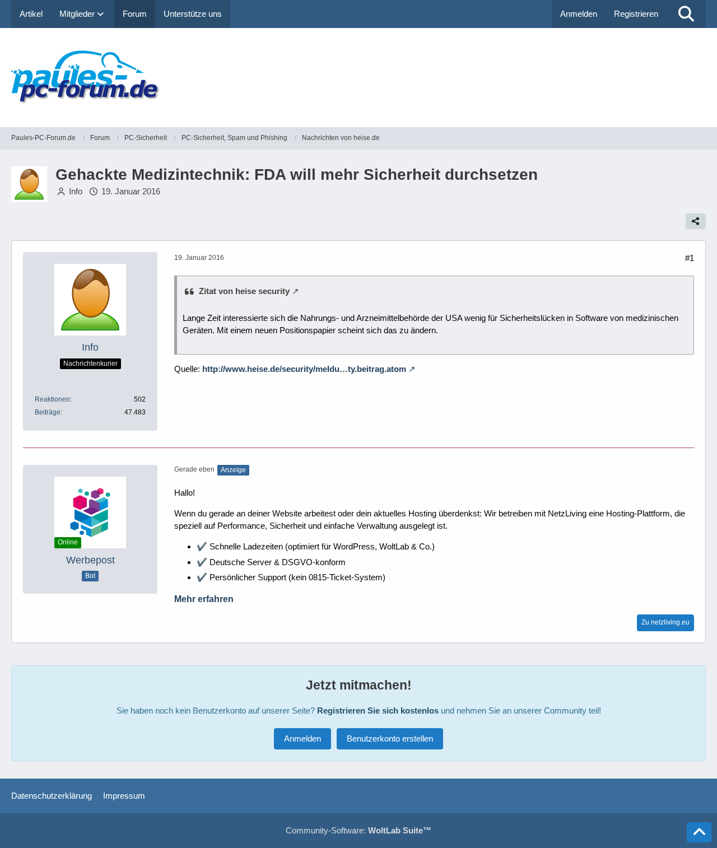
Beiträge (47, 412)
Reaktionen (52, 399)
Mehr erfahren (204, 599)
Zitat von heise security (244, 291)
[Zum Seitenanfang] (699, 832)
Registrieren (636, 13)
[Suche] (686, 14)
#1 (689, 258)
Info (75, 191)
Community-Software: (358, 830)
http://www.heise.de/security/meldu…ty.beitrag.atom (304, 369)
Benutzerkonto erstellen (390, 738)
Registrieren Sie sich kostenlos (378, 710)
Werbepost (90, 560)
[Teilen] (696, 221)
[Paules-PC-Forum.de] (358, 77)
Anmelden (578, 13)
